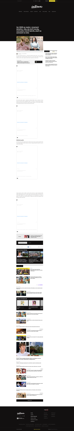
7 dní (56, 51)
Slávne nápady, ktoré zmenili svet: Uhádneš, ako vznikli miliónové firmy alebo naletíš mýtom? (36, 270)
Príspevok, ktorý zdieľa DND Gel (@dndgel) (22, 135)
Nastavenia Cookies (34, 419)
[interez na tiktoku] (20, 415)
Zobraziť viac (30, 400)
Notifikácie (32, 421)
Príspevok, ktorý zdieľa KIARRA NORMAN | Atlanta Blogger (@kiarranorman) (26, 95)
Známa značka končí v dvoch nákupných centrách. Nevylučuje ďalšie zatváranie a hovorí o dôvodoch (51, 54)
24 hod (53, 51)
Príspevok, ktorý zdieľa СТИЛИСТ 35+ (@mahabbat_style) (24, 176)
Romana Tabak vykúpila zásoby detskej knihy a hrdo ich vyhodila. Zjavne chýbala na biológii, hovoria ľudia (51, 58)
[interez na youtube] (24, 415)
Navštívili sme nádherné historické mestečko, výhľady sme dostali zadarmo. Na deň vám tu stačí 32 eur (34, 261)
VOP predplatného (44, 424)
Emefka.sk (53, 416)
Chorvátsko (41, 329)
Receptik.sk (46, 414)
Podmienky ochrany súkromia (30, 424)
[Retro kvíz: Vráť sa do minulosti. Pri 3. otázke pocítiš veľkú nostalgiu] (21, 337)
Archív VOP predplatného (51, 424)
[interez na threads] (19, 415)
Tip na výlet (35, 258)
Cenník (32, 414)
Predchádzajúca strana (23, 242)
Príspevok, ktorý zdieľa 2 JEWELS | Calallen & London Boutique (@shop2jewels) (27, 229)
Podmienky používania (22, 424)
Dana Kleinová (19, 53)
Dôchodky (41, 393)
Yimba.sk (45, 416)
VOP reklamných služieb (38, 424)
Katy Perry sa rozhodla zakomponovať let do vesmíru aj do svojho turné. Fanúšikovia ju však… (36, 236)
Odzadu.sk (53, 414)
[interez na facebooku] (17, 415)
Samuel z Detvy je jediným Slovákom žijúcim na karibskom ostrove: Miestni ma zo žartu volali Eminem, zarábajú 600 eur (22, 260)
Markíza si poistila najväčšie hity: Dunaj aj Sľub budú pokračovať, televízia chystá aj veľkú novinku (51, 65)
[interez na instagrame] (22, 415)
